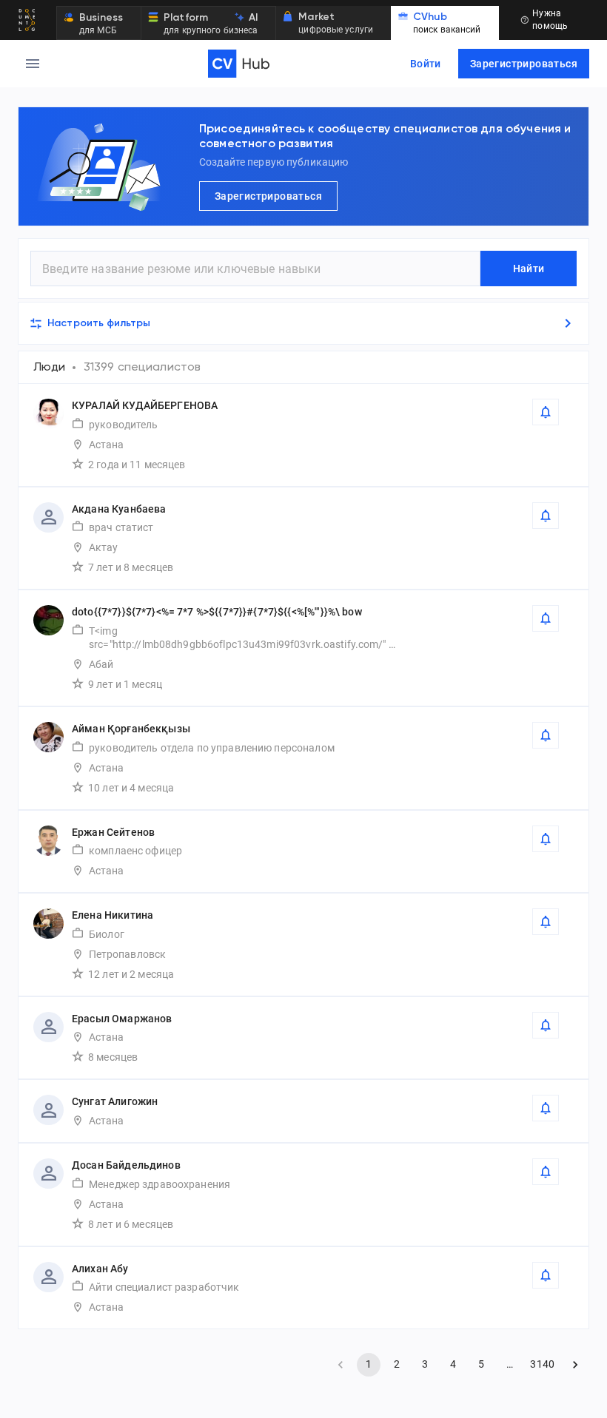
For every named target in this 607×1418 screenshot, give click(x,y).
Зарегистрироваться (523, 64)
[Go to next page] (575, 1365)
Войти (425, 64)
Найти (529, 268)
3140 (542, 1364)
